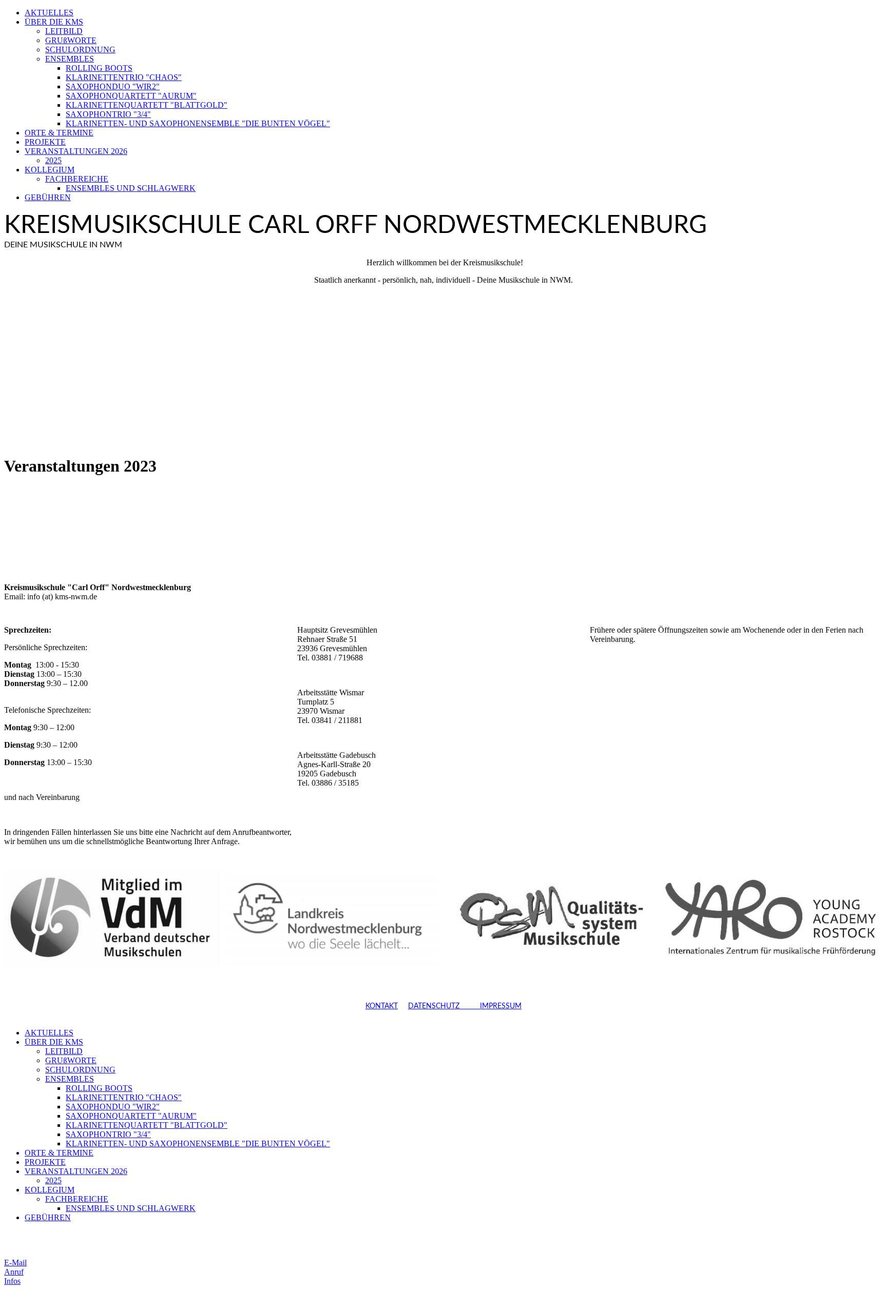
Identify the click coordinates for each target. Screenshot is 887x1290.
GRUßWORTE (71, 40)
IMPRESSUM (490, 1006)
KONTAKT (381, 1006)
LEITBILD (64, 31)
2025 (53, 160)
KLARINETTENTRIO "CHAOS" (124, 77)
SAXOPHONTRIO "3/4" (108, 114)
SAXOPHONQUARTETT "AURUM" (131, 95)
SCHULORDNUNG (80, 49)
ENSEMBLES (69, 58)
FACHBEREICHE (76, 178)
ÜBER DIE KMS (54, 21)
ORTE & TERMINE (59, 132)
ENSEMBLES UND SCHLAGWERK (131, 188)
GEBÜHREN (48, 197)
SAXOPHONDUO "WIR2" (113, 86)
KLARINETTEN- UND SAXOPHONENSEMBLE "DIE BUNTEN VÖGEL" (198, 123)
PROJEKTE (45, 142)
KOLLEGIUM (49, 169)
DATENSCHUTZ (433, 1006)
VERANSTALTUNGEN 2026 (76, 151)
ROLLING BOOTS (99, 68)
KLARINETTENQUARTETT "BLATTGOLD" (146, 105)
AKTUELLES (49, 12)
